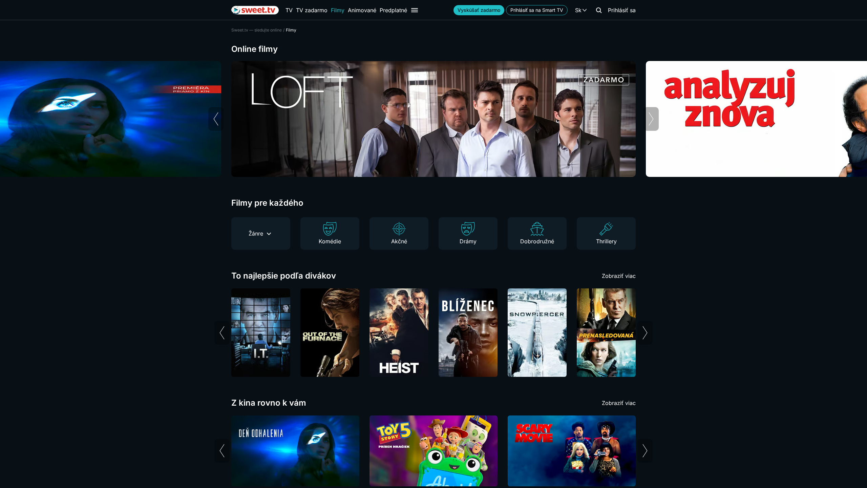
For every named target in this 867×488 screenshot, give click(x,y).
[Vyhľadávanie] (599, 10)
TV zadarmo (311, 10)
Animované (362, 10)
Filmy (337, 10)
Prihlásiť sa (622, 10)
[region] (433, 119)
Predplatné (393, 10)
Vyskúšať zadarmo (479, 10)
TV (289, 10)
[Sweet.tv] (255, 10)
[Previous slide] (216, 119)
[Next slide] (651, 119)
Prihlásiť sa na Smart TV (536, 10)
